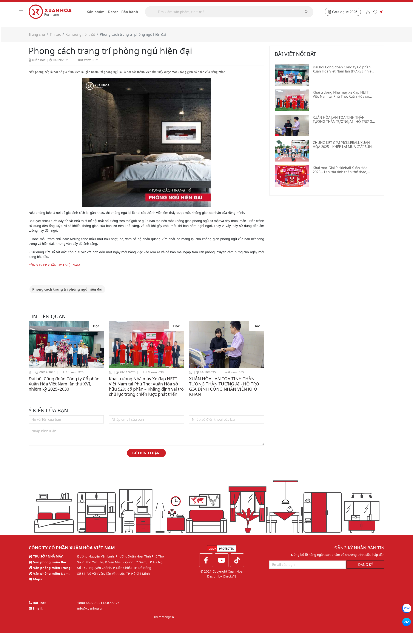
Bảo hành (129, 11)
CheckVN (229, 576)
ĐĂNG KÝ (365, 564)
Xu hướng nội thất (80, 34)
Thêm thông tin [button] (164, 617)
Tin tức (55, 34)
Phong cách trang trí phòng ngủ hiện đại (67, 289)
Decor (113, 11)
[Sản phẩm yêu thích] (375, 11)
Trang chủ (37, 34)
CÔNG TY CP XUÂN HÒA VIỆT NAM (54, 265)
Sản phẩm (96, 11)
